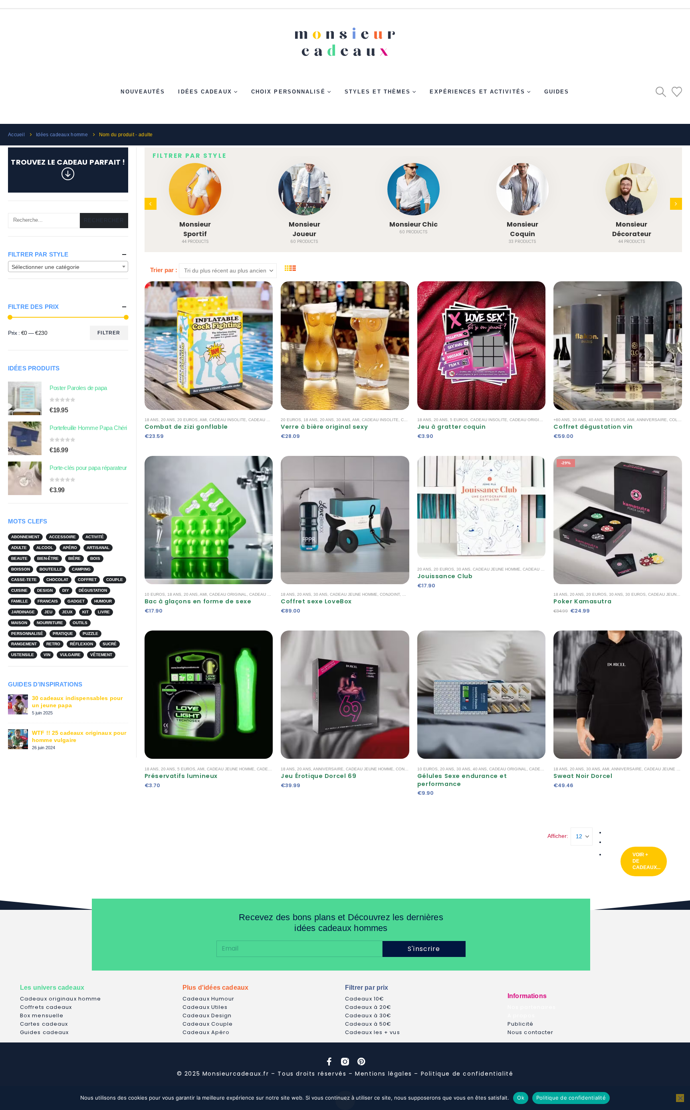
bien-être (48, 558)
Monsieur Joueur (195, 229)
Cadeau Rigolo (265, 420)
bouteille (51, 569)
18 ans (152, 420)
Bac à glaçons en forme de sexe (198, 601)
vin (47, 654)
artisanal (98, 547)
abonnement (25, 537)
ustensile (22, 654)
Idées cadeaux (205, 92)
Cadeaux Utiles (205, 1007)
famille (19, 601)
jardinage (23, 612)
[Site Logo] (345, 38)
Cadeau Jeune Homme (353, 594)
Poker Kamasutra (582, 601)
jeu (48, 612)
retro (53, 644)
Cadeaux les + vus (372, 1032)
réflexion (81, 644)
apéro (70, 547)
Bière (74, 558)
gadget (76, 601)
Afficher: (557, 836)
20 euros (187, 420)
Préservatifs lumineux (181, 776)
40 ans (596, 420)
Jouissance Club (445, 576)
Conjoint (390, 594)
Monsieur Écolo (631, 224)
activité (94, 537)
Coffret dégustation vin (593, 427)
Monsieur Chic (304, 224)
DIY (65, 590)
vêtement (101, 654)
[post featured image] (195, 189)
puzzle (90, 633)
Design (45, 590)
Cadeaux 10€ (364, 999)
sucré (110, 644)
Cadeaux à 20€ (368, 1007)
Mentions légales (383, 1074)
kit (85, 612)
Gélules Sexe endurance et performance (462, 780)
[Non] (680, 1098)
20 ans (168, 420)
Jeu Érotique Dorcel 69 (318, 776)
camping (81, 569)
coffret (87, 579)
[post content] (209, 345)
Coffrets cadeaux (46, 1007)
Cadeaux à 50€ (368, 1024)
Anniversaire (651, 420)
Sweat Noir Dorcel (582, 776)
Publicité (520, 1024)
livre (104, 612)
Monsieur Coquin (413, 229)
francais (48, 601)
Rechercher (104, 220)
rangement (24, 644)
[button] (661, 92)
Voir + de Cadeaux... (646, 861)
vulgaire (70, 654)
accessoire (62, 537)
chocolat (57, 579)
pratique (63, 633)
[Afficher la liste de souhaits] (677, 92)
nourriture (50, 623)
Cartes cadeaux (44, 1024)
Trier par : (163, 270)
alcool (44, 547)
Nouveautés (143, 92)
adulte (19, 547)
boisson (20, 569)
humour (103, 601)
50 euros (615, 420)
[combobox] (68, 266)
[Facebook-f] (329, 1062)
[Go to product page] (25, 398)
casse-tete (24, 579)
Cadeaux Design (207, 1015)
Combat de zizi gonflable (186, 427)
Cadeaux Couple (207, 1024)
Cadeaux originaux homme (60, 999)
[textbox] (68, 267)
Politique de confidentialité (467, 1074)
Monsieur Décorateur (522, 229)
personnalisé (27, 633)
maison (19, 623)
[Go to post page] (18, 703)
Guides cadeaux (44, 1032)
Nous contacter (530, 1032)
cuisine (19, 590)
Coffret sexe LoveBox (316, 601)
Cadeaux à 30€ (368, 1015)
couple (114, 579)
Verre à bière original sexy (324, 427)
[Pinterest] (361, 1062)
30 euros (635, 594)
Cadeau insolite (227, 420)
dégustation (93, 590)
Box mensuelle (41, 1015)
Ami (203, 420)
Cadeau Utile (537, 569)
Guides (556, 92)
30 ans (343, 420)
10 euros (155, 594)
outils (80, 623)
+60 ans (561, 420)
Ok (520, 1097)
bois (95, 558)
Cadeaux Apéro (206, 1032)
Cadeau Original (528, 420)
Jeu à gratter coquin (451, 427)
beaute (19, 558)
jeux (67, 612)
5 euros (459, 420)
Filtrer (108, 333)
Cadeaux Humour (208, 999)
